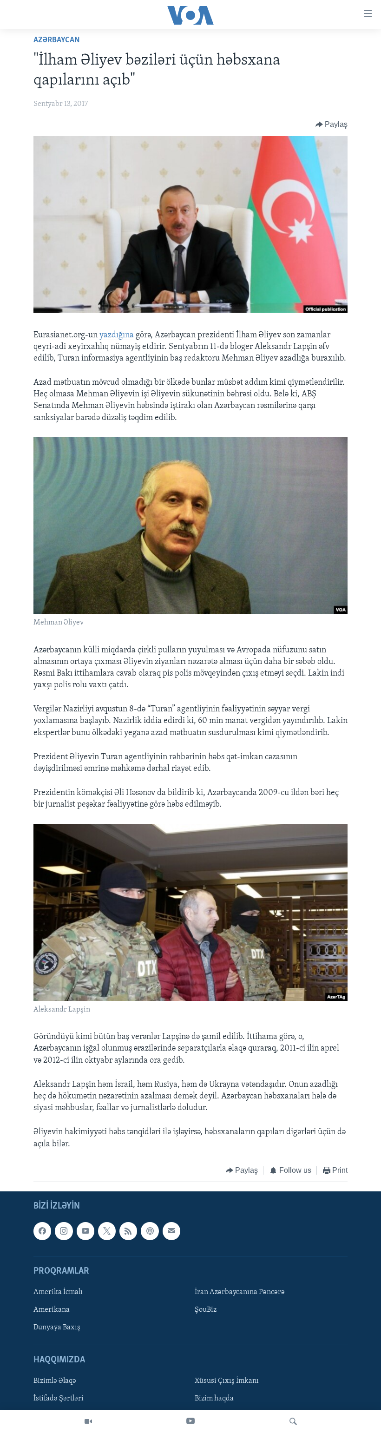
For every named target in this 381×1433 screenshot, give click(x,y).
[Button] (331, 124)
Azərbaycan (56, 40)
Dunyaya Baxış (56, 1327)
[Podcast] (149, 1231)
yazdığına (116, 335)
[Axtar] (293, 1421)
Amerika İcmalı (58, 1292)
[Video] (88, 1421)
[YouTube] (190, 1421)
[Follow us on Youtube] (85, 1231)
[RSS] (128, 1231)
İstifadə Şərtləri (58, 1399)
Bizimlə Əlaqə (54, 1381)
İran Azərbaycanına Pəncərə (240, 1292)
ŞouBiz (206, 1310)
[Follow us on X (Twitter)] (107, 1231)
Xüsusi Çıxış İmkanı (227, 1381)
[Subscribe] (171, 1231)
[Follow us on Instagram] (63, 1231)
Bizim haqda (214, 1399)
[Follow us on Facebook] (42, 1231)
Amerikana (51, 1310)
